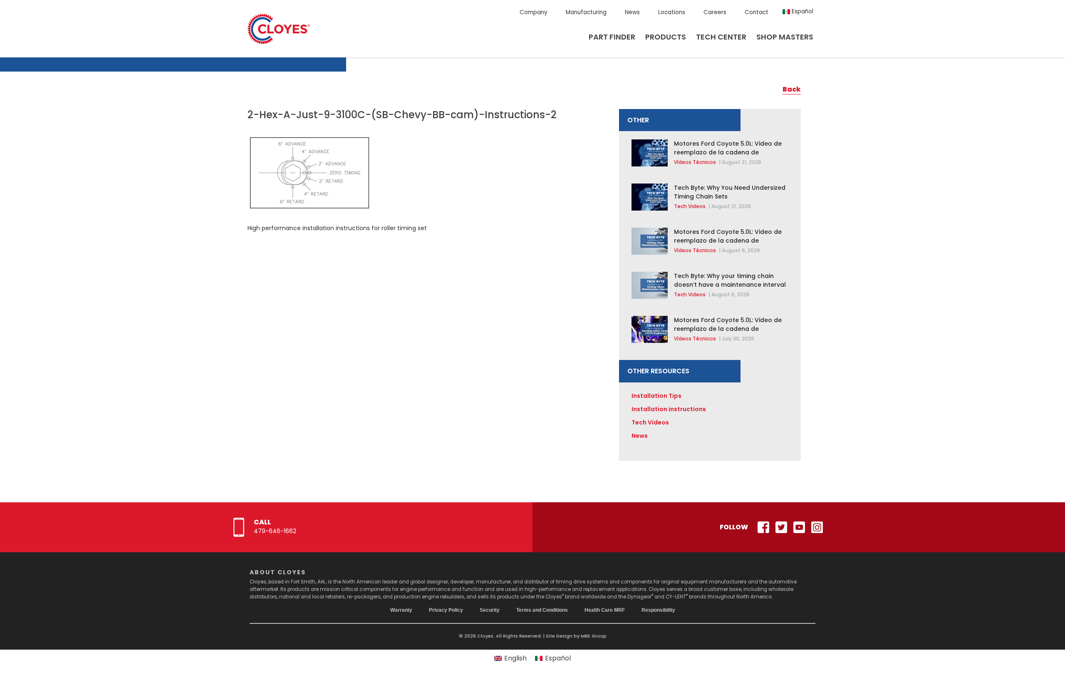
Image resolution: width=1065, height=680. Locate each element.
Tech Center (721, 37)
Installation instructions (669, 409)
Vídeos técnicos (695, 162)
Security (490, 610)
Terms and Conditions (542, 610)
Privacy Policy (446, 610)
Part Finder (612, 37)
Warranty (401, 610)
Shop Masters (784, 37)
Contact (756, 12)
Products (665, 37)
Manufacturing (586, 12)
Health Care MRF (605, 610)
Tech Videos (690, 206)
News (632, 12)
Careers (714, 12)
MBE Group (594, 636)
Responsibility (658, 610)
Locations (671, 12)
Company (533, 12)
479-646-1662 (275, 531)
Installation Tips (656, 396)
